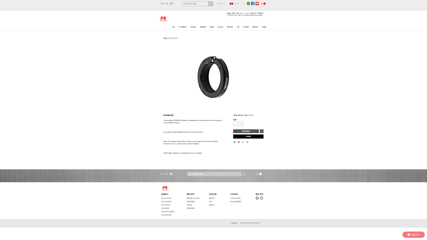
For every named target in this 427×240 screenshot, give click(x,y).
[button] (221, 3)
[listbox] (221, 3)
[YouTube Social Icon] (257, 3)
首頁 (165, 38)
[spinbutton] (238, 124)
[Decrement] (235, 124)
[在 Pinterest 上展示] (239, 142)
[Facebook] (257, 198)
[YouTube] (261, 198)
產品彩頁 (211, 205)
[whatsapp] (248, 3)
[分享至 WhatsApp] (243, 142)
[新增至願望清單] (262, 131)
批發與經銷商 (191, 201)
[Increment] (241, 124)
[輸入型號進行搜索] (210, 4)
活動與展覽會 (191, 208)
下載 (210, 201)
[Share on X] (247, 142)
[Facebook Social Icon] (252, 3)
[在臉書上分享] (234, 142)
